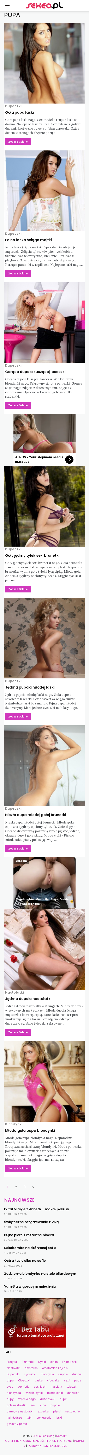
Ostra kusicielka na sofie (25, 1260)
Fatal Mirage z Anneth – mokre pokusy (36, 1209)
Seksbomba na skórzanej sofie (30, 1247)
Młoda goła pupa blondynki (30, 1130)
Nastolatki (14, 992)
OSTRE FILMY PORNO (18, 1441)
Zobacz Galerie (18, 141)
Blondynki (14, 1124)
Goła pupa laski (19, 112)
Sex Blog (48, 1436)
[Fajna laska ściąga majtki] (44, 190)
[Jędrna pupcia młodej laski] (44, 638)
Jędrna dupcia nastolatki (28, 998)
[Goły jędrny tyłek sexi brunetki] (44, 506)
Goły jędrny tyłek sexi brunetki (32, 555)
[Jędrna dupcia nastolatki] (44, 949)
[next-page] (33, 1187)
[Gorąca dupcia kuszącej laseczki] (44, 322)
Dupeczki (13, 106)
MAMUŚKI (39, 1441)
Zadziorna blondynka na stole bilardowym (40, 1273)
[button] (7, 5)
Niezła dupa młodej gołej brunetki (35, 814)
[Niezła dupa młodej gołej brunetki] (44, 765)
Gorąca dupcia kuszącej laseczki (35, 371)
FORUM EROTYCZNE (59, 1441)
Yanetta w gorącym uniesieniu (30, 1286)
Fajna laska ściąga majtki (28, 239)
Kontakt (61, 1436)
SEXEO (37, 1436)
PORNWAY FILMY (38, 1446)
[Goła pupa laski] (44, 63)
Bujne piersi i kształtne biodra (29, 1235)
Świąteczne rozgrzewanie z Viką (31, 1222)
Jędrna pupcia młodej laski (29, 687)
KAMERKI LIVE (58, 1446)
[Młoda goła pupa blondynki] (44, 1081)
